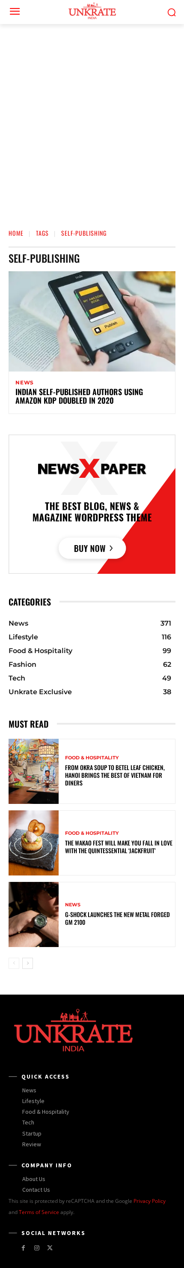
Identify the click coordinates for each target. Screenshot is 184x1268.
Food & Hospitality (92, 757)
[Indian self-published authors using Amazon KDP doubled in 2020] (92, 321)
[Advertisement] (92, 120)
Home (16, 232)
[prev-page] (14, 963)
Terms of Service (39, 1212)
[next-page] (27, 963)
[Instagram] (36, 1248)
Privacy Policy (150, 1201)
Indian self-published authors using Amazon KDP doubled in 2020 (79, 396)
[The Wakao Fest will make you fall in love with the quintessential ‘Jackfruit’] (34, 842)
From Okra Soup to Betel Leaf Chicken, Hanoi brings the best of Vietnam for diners (115, 775)
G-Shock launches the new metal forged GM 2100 (117, 918)
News (24, 382)
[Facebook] (23, 1248)
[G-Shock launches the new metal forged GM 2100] (34, 914)
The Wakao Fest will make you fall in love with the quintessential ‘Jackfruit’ (118, 846)
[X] (50, 1248)
